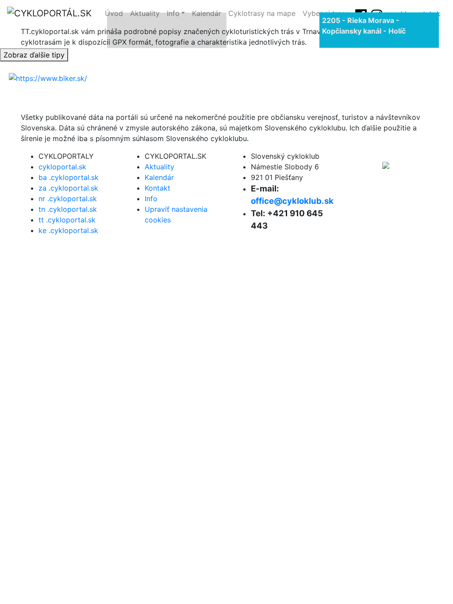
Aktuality (159, 166)
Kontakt (157, 187)
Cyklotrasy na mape (262, 13)
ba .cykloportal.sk (68, 177)
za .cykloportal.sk (68, 187)
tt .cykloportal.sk (67, 219)
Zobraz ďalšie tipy (34, 54)
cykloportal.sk (62, 166)
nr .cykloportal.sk (67, 198)
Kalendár (159, 177)
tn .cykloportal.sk (67, 209)
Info (151, 198)
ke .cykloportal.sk (68, 230)
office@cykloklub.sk (292, 201)
